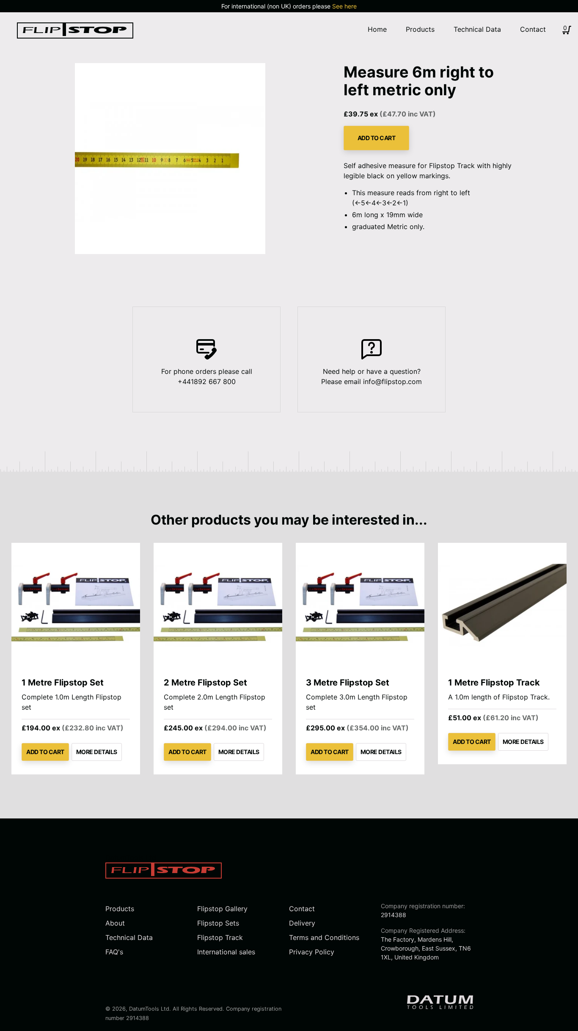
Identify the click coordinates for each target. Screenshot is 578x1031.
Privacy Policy (311, 952)
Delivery (302, 923)
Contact (302, 908)
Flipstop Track (220, 937)
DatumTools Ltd (149, 1009)
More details (96, 751)
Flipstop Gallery (222, 908)
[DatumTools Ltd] (75, 36)
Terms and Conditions (324, 937)
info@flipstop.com (392, 381)
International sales (226, 952)
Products (119, 908)
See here (344, 6)
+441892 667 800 (207, 381)
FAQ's (114, 952)
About (115, 923)
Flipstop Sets (218, 923)
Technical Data (129, 937)
